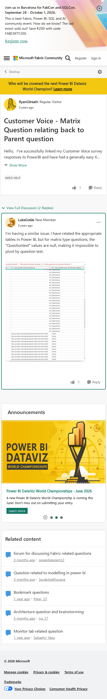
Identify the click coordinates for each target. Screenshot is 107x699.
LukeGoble (26, 219)
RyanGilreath (28, 101)
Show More (18, 165)
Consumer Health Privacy (69, 689)
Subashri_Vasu (44, 637)
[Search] (68, 58)
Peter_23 (40, 598)
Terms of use (74, 672)
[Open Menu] (99, 71)
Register (81, 58)
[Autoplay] (45, 517)
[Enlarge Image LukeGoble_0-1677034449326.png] (45, 312)
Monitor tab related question (38, 631)
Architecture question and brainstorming (49, 611)
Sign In (96, 58)
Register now (16, 40)
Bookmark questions (31, 592)
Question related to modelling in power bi (50, 572)
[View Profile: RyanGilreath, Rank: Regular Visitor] (10, 104)
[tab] (51, 517)
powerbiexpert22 (51, 560)
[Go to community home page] (37, 58)
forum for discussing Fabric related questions (52, 553)
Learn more (63, 88)
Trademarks (12, 682)
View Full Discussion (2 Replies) (29, 207)
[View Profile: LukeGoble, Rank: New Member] (10, 222)
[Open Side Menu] (6, 58)
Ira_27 (43, 618)
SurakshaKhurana (52, 579)
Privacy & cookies (46, 672)
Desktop (14, 72)
